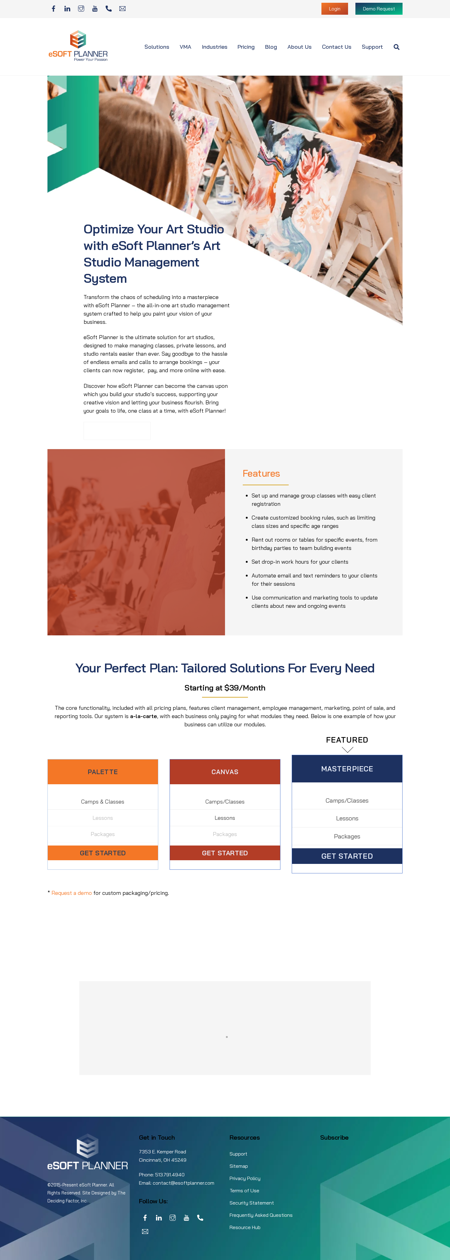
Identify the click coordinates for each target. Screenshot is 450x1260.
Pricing (246, 46)
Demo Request (379, 9)
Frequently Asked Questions (261, 1215)
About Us (299, 46)
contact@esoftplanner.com (183, 1183)
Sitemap (239, 1166)
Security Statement (252, 1203)
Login (334, 9)
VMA (185, 46)
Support (372, 46)
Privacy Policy (245, 1178)
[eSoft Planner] (78, 59)
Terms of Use (244, 1190)
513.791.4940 (170, 1174)
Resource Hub (245, 1227)
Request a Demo (117, 431)
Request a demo (71, 892)
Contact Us (336, 46)
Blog (271, 46)
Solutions (156, 46)
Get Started (103, 853)
